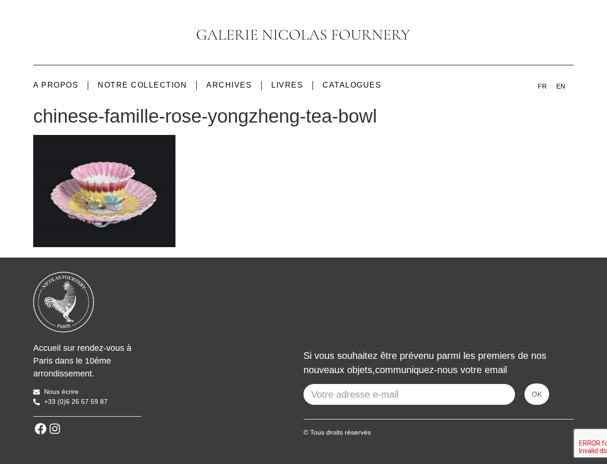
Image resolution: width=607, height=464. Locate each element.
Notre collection (142, 85)
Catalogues (351, 85)
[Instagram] (54, 428)
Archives (229, 85)
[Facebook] (40, 428)
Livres (287, 85)
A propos (55, 85)
